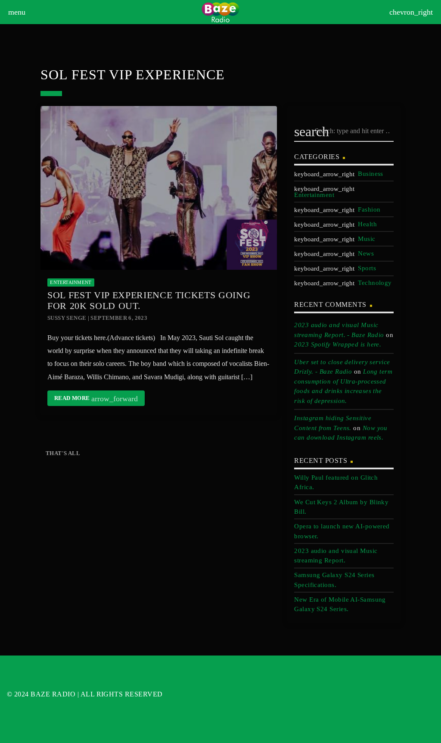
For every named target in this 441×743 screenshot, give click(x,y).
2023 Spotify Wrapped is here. (337, 344)
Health (367, 224)
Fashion (369, 209)
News (366, 253)
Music (366, 238)
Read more (96, 398)
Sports (367, 268)
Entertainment (70, 282)
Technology (375, 282)
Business (370, 173)
